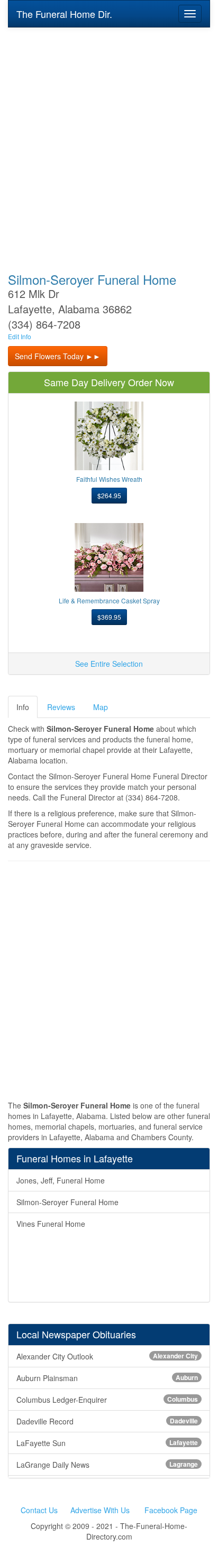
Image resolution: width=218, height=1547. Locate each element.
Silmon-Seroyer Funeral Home (67, 1202)
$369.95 (109, 616)
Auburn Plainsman (107, 1378)
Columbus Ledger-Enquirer (107, 1399)
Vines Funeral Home (50, 1223)
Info (22, 707)
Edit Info (19, 336)
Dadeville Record (107, 1421)
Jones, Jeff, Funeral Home (60, 1180)
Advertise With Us (100, 1510)
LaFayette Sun (107, 1443)
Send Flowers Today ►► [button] (58, 356)
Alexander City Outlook (107, 1356)
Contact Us (39, 1510)
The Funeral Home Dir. (64, 14)
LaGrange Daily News (107, 1464)
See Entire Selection (109, 663)
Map (100, 707)
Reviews (61, 707)
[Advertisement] (109, 142)
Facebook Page (170, 1510)
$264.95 (109, 495)
